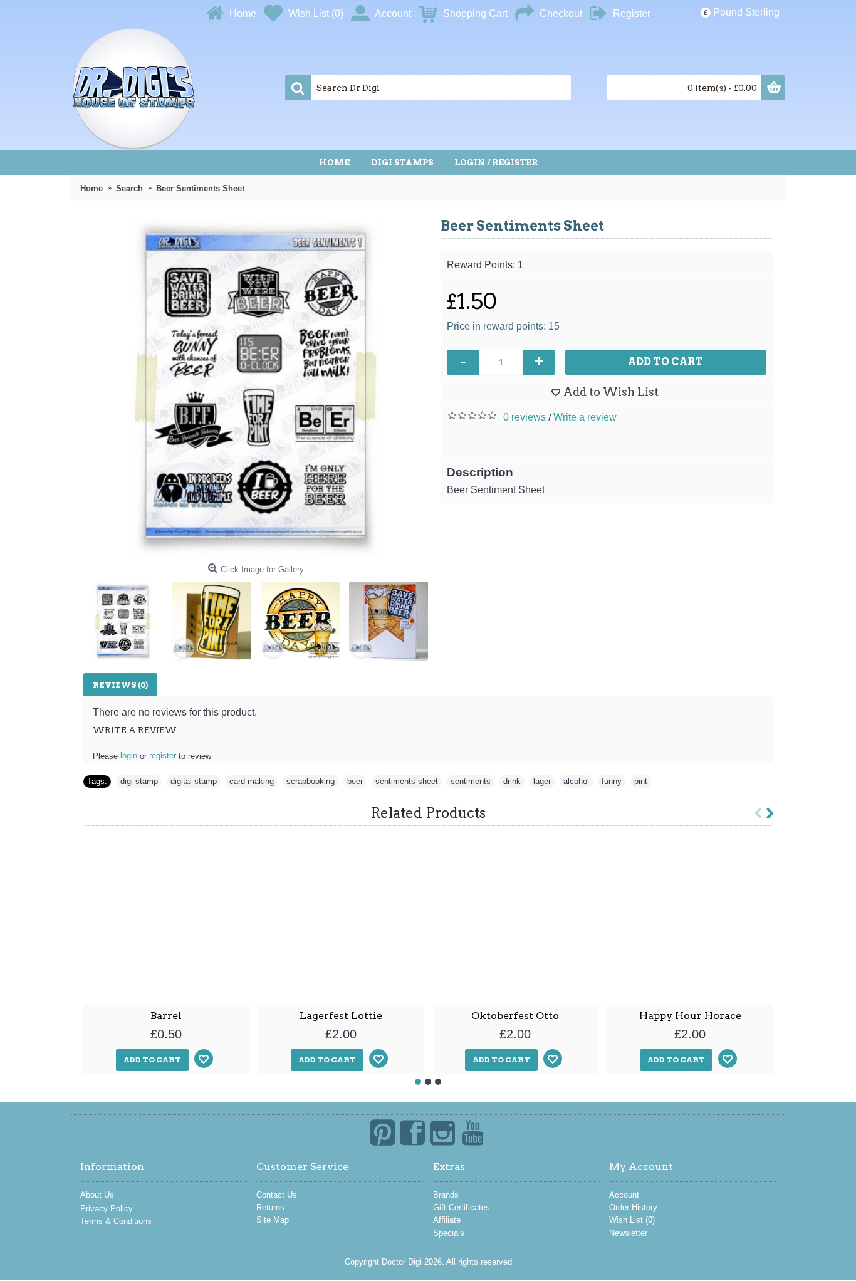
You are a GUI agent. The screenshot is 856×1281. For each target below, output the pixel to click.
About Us (97, 1195)
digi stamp (139, 781)
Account (624, 1195)
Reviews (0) (120, 684)
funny (612, 781)
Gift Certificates (461, 1207)
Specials (448, 1233)
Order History (633, 1207)
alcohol (576, 781)
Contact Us (276, 1195)
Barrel (166, 1016)
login (128, 755)
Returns (270, 1207)
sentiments (471, 781)
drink (512, 781)
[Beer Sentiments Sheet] (255, 385)
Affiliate (447, 1220)
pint (640, 781)
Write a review (585, 417)
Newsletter (628, 1233)
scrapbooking (310, 781)
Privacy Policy (106, 1208)
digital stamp (193, 781)
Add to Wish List (611, 392)
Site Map (272, 1220)
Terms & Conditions (116, 1221)
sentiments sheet (406, 781)
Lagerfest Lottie (341, 1016)
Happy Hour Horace (690, 1016)
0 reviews (524, 417)
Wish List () (632, 1220)
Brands (446, 1195)
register (162, 755)
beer (355, 781)
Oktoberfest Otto (515, 1016)
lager (542, 781)
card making (251, 781)
